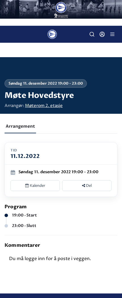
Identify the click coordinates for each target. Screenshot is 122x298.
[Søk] (92, 34)
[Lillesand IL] (61, 9)
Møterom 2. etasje (44, 106)
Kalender (37, 185)
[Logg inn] (102, 34)
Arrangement (20, 126)
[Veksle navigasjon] (112, 34)
